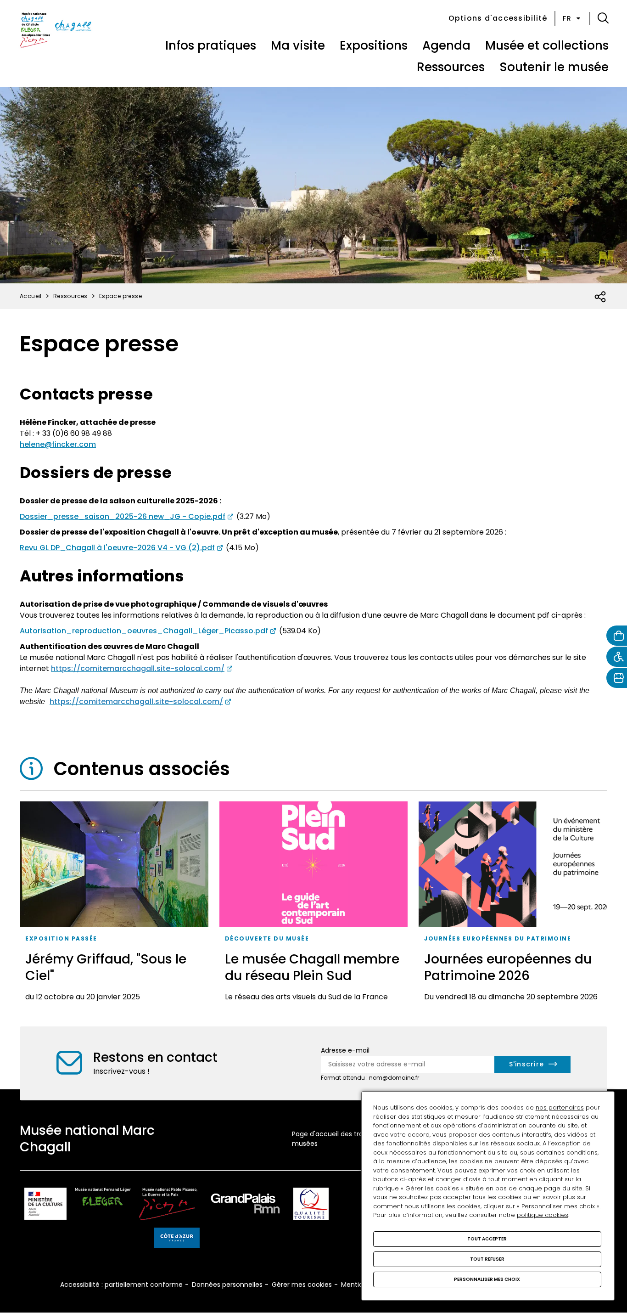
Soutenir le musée (554, 67)
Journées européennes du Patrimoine (497, 938)
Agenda (446, 45)
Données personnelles (227, 1284)
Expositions (374, 45)
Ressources (451, 67)
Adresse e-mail (345, 1050)
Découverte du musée (267, 938)
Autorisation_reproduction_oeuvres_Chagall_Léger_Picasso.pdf (144, 631)
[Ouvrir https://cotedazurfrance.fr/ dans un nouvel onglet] (177, 1239)
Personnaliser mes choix (487, 1279)
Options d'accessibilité (498, 18)
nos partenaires (560, 1107)
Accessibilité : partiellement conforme (121, 1284)
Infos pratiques (210, 45)
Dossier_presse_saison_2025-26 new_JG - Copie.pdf (122, 516)
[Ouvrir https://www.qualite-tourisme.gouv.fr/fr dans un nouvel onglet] (311, 1205)
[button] (603, 18)
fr (567, 18)
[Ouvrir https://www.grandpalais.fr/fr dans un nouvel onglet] (245, 1205)
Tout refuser (487, 1259)
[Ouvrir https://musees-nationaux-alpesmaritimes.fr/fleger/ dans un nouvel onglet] (103, 1205)
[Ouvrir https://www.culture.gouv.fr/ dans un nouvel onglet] (45, 1205)
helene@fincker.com (58, 444)
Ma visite (298, 45)
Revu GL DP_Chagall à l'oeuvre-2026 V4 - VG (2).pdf (117, 547)
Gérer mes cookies (302, 1284)
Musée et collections (547, 45)
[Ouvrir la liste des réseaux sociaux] (600, 297)
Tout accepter (487, 1238)
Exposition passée (61, 938)
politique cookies (542, 1215)
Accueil (31, 296)
